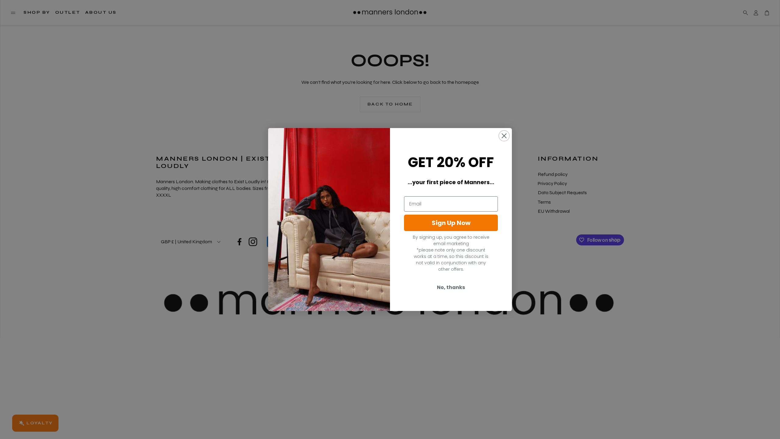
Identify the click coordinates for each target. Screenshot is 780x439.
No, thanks (451, 287)
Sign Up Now (451, 223)
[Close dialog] (504, 135)
